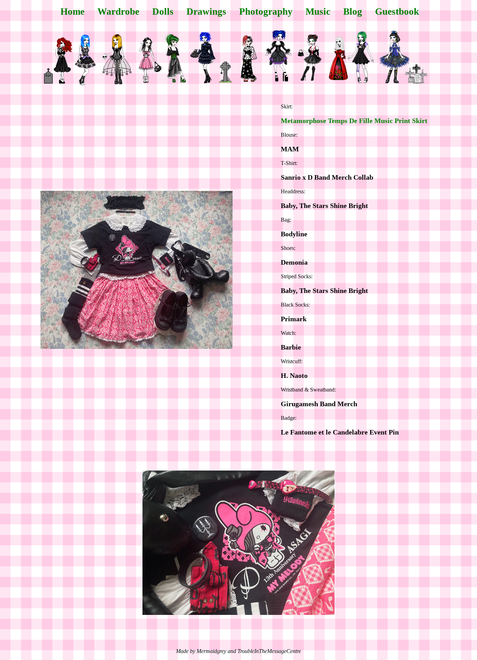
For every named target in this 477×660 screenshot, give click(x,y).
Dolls (163, 11)
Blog (352, 11)
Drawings (206, 11)
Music (318, 11)
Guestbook (397, 11)
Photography (266, 11)
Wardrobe (118, 11)
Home (72, 11)
